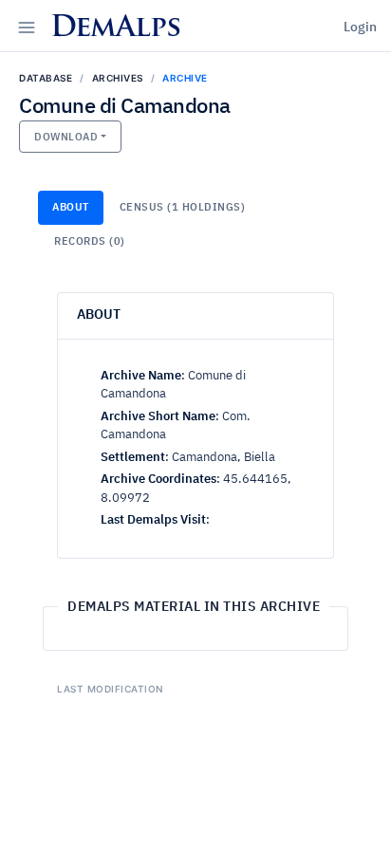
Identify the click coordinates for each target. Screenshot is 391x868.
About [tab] (70, 207)
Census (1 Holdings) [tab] (183, 207)
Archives (117, 77)
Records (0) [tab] (89, 241)
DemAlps (115, 29)
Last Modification (110, 688)
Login (360, 27)
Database (45, 77)
